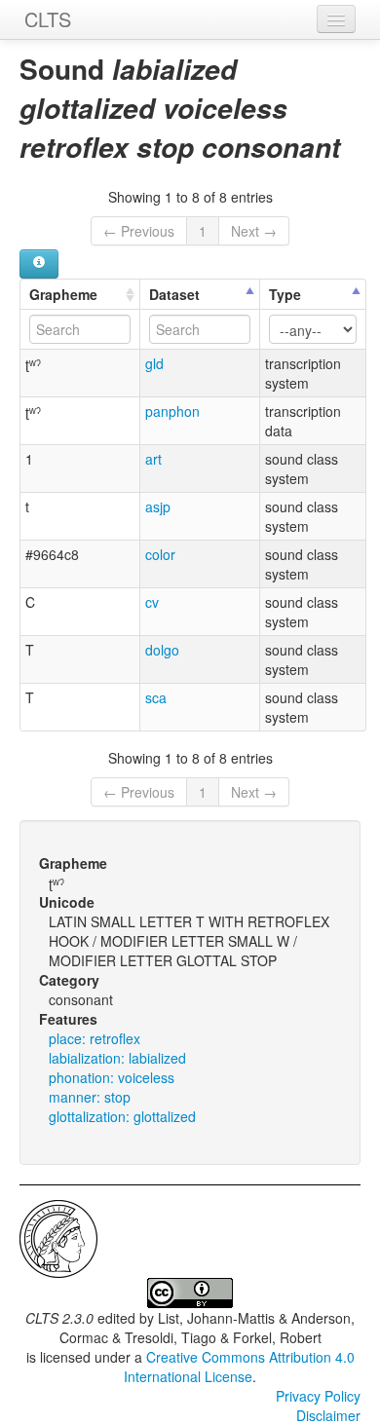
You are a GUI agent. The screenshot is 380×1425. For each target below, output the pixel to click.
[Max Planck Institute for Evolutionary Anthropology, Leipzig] (58, 1237)
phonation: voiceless (111, 1077)
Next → (254, 231)
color (160, 554)
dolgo (162, 649)
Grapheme (63, 294)
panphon (172, 411)
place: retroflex (94, 1038)
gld (154, 363)
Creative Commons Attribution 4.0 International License (239, 1366)
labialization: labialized (117, 1058)
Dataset (174, 294)
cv (152, 602)
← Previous (138, 231)
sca (156, 697)
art (153, 459)
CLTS (47, 19)
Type (285, 294)
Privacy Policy (318, 1396)
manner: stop (90, 1096)
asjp (158, 506)
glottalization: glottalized (122, 1116)
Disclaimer (328, 1415)
